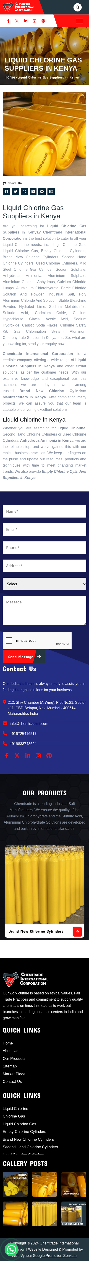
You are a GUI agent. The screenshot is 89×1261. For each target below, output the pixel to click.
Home (8, 1043)
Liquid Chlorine (15, 1108)
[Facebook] (8, 20)
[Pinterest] (43, 20)
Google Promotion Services (55, 1256)
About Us (10, 1051)
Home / (11, 77)
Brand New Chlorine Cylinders (35, 931)
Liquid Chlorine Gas (19, 1124)
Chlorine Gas (14, 1116)
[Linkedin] (25, 20)
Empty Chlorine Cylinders (24, 1131)
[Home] (18, 6)
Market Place (14, 1074)
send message (21, 656)
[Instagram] (34, 20)
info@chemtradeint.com (28, 724)
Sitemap (10, 1066)
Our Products (14, 1058)
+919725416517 (23, 734)
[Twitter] (17, 20)
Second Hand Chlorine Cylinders (30, 1147)
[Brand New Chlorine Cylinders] (77, 932)
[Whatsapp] (11, 1249)
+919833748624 (23, 744)
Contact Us (12, 1081)
